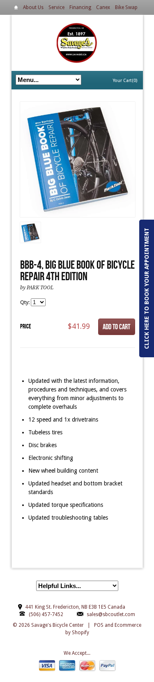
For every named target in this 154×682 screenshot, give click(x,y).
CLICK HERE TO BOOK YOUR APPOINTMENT (146, 288)
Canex (103, 7)
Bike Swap (126, 7)
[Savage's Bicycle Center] (77, 43)
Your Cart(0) (125, 80)
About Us (33, 7)
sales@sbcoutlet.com (111, 614)
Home (16, 8)
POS (98, 625)
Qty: (25, 302)
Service (56, 7)
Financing (80, 7)
